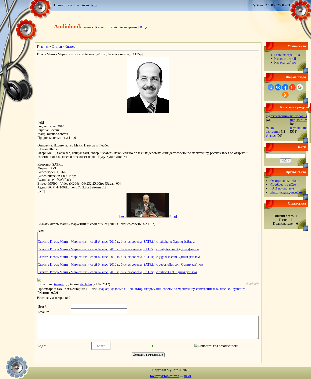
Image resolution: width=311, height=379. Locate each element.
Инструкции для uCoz (286, 192)
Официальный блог (284, 181)
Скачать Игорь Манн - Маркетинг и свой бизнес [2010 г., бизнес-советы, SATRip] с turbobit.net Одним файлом (117, 272)
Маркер (103, 289)
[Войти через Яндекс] (292, 87)
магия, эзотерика (273, 129)
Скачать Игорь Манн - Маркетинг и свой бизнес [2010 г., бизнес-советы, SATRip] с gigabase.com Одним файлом (119, 257)
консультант (236, 289)
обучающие (298, 128)
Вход (143, 27)
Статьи (57, 46)
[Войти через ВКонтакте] (278, 87)
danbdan (86, 284)
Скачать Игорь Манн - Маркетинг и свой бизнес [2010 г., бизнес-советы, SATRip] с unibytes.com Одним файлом (118, 249)
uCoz (187, 376)
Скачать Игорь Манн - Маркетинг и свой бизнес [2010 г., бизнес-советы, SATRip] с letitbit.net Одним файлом (116, 241)
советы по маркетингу (178, 289)
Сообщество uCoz (283, 184)
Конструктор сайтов (164, 376)
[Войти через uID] (271, 87)
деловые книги (122, 289)
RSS (94, 5)
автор (139, 289)
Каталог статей (106, 27)
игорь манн (152, 289)
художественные (278, 116)
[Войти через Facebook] (285, 87)
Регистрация (128, 27)
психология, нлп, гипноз (299, 118)
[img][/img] (148, 216)
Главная (87, 27)
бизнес (70, 46)
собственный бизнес (211, 289)
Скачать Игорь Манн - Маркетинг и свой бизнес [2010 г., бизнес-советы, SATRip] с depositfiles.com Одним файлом (120, 264)
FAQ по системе (282, 188)
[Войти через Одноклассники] (285, 95)
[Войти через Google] (299, 87)
